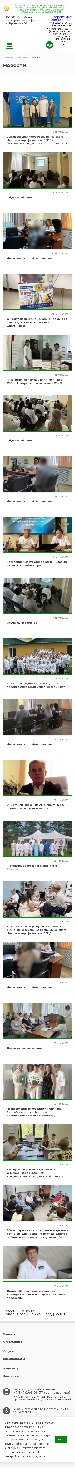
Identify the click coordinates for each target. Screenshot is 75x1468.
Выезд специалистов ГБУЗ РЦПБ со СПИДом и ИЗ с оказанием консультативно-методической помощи (35, 1173)
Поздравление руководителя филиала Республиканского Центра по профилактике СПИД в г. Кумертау (34, 1112)
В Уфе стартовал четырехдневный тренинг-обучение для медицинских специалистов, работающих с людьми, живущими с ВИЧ (37, 1234)
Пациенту (11, 1368)
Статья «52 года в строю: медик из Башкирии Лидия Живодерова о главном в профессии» (37, 1294)
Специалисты (14, 1359)
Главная (9, 1334)
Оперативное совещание (24, 1047)
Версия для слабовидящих (60, 18)
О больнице (12, 1341)
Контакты (11, 1376)
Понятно (62, 1439)
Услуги (8, 1351)
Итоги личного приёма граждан (29, 258)
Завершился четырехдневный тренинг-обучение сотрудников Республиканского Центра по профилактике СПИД (36, 930)
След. (47, 1314)
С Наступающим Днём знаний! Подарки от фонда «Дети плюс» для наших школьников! (37, 322)
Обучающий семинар (22, 197)
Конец (60, 1314)
